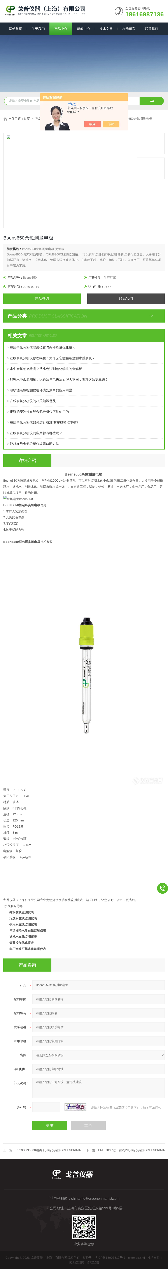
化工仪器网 (76, 1262)
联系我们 (151, 29)
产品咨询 (42, 298)
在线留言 (128, 29)
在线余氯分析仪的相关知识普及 (33, 401)
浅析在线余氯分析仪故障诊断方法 (34, 444)
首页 (27, 118)
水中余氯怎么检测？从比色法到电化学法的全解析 (46, 369)
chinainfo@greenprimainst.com (95, 1198)
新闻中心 (83, 29)
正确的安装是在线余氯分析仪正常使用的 (39, 411)
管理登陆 (93, 1262)
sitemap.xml (136, 1257)
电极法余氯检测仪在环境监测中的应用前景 (41, 390)
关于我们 (38, 29)
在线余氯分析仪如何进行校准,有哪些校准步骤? (44, 422)
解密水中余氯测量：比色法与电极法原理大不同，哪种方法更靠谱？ (59, 379)
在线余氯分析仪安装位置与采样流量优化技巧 (42, 347)
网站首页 (15, 29)
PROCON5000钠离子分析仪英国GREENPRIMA (48, 1150)
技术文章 (106, 29)
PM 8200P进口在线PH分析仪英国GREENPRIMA (131, 1150)
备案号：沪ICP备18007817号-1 (104, 1257)
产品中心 (60, 29)
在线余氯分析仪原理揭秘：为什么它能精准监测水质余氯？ (52, 358)
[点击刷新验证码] (75, 1107)
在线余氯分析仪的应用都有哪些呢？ (36, 433)
